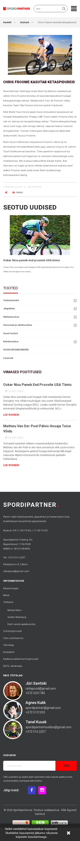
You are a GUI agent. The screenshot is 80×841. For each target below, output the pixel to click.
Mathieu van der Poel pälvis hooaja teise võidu (37, 428)
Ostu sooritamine (13, 638)
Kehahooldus (11, 341)
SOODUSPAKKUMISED (16, 349)
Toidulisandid (11, 300)
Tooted (10, 288)
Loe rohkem (11, 414)
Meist (6, 595)
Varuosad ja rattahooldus (17, 324)
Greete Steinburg (16, 617)
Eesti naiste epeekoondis (21, 624)
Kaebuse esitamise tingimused (20, 658)
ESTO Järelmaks (12, 665)
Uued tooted (10, 333)
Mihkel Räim (14, 610)
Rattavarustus (11, 316)
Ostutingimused (12, 631)
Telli (66, 766)
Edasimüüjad (10, 588)
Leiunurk (8, 357)
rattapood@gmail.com (16, 571)
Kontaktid (8, 652)
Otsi (64, 8)
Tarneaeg (8, 644)
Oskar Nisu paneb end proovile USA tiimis (31, 260)
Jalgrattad (9, 308)
